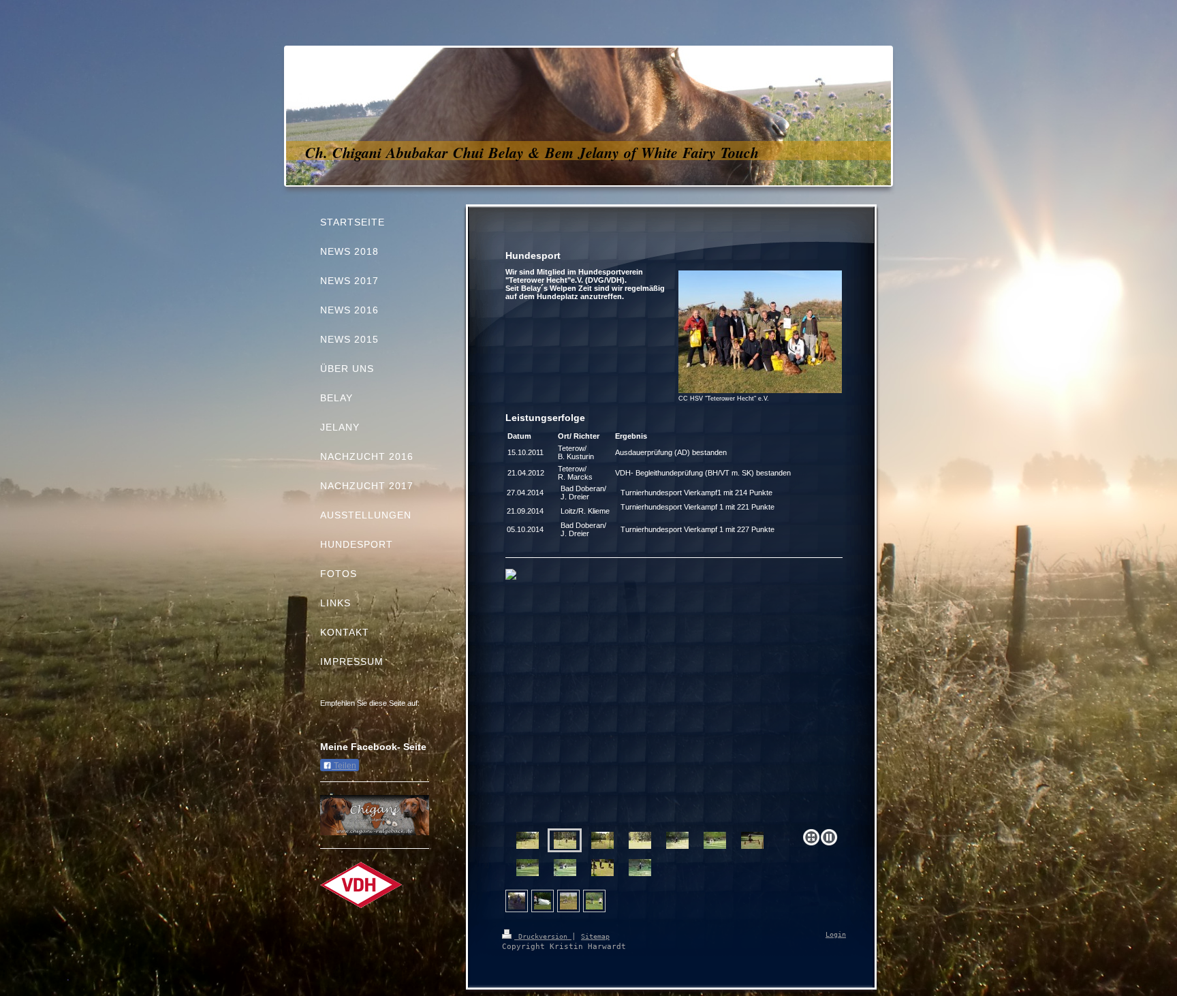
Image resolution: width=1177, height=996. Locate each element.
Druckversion (542, 936)
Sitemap (595, 936)
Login (836, 934)
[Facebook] (354, 721)
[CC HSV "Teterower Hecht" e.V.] (760, 331)
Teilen (344, 766)
